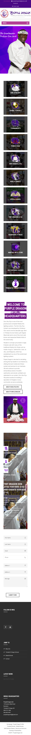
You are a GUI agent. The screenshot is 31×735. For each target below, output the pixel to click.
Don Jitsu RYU (16, 93)
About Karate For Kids (13, 516)
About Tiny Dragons (12, 510)
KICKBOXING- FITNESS (10, 475)
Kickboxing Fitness (15, 235)
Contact (8, 658)
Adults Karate (15, 181)
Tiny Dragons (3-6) (15, 217)
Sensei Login (16, 6)
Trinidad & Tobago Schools (16, 288)
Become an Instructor (21, 728)
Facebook (15, 3)
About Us (8, 649)
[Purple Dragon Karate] (15, 13)
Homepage (9, 724)
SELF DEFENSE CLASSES (10, 453)
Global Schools (15, 111)
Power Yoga (15, 146)
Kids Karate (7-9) (15, 164)
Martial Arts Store (15, 252)
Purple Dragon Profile (18, 724)
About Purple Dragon (13, 391)
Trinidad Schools (11, 726)
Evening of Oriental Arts (15, 730)
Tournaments (15, 128)
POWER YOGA (7, 465)
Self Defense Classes (15, 270)
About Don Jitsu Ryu (12, 387)
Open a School (15, 199)
